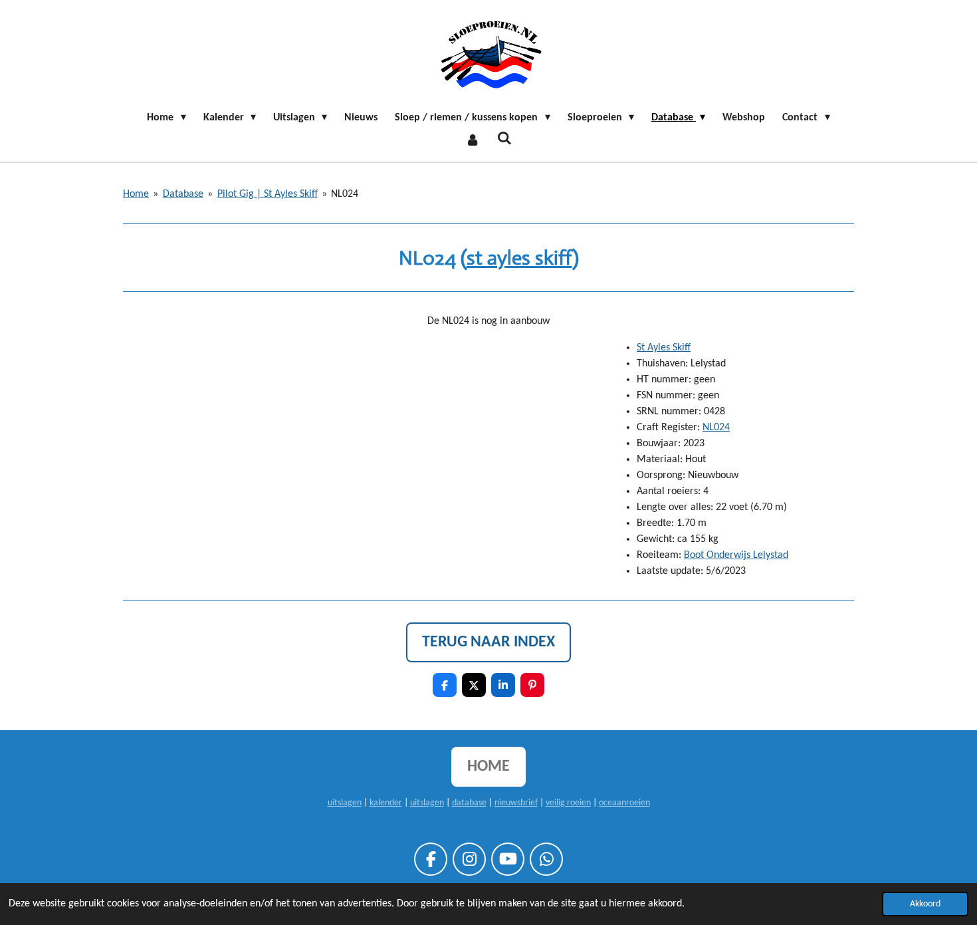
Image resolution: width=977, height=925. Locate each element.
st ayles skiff (519, 257)
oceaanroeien (624, 803)
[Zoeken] (504, 139)
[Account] (473, 140)
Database (183, 194)
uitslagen (345, 803)
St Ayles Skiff (664, 347)
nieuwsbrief (516, 803)
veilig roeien (568, 803)
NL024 (344, 194)
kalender (386, 803)
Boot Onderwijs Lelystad (736, 555)
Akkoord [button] (925, 904)
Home (136, 194)
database (469, 803)
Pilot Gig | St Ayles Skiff (267, 194)
